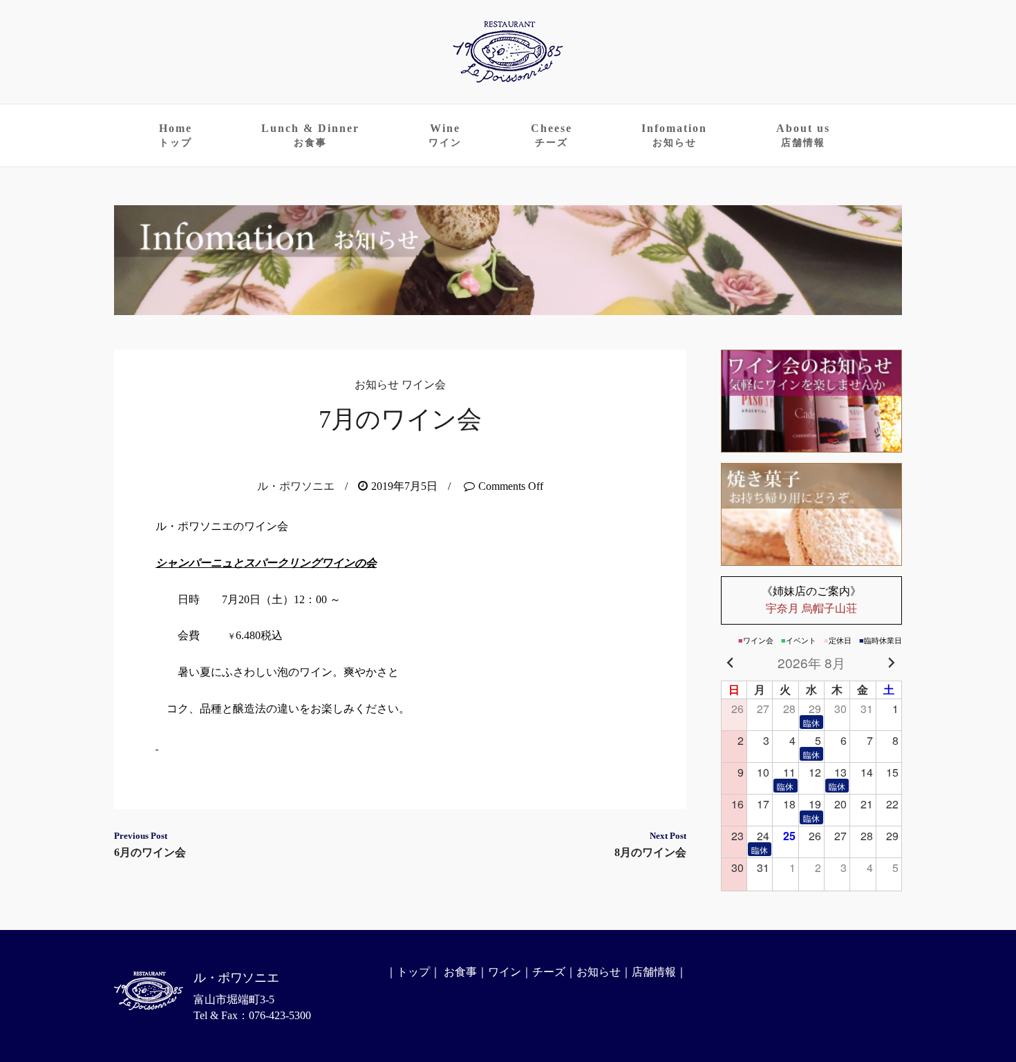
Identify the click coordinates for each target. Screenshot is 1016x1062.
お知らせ (377, 384)
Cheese (551, 135)
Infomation (674, 135)
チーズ (548, 972)
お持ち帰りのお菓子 (812, 514)
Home (175, 135)
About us (803, 135)
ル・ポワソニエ (296, 486)
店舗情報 (654, 972)
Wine (445, 135)
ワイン (504, 972)
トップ (413, 972)
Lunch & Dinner (310, 135)
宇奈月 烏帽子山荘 (811, 600)
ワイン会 (424, 384)
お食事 (460, 972)
